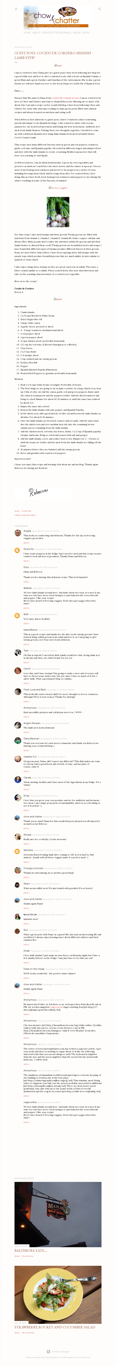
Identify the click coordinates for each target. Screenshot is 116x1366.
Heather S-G (30, 756)
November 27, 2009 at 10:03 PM (48, 850)
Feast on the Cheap (34, 969)
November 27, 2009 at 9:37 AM (52, 630)
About (36, 32)
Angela (27, 531)
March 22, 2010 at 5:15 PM (49, 1102)
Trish (26, 650)
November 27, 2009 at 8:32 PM (57, 817)
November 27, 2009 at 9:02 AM (43, 567)
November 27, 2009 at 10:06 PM (58, 868)
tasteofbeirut (30, 629)
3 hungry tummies (33, 868)
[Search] (100, 8)
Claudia (27, 777)
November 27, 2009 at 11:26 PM (51, 914)
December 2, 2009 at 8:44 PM (56, 984)
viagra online (30, 1102)
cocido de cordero (28, 515)
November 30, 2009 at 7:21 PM (59, 969)
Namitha (28, 850)
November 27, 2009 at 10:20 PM (45, 884)
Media (77, 32)
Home (27, 32)
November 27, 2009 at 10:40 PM (57, 899)
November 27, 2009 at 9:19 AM (46, 588)
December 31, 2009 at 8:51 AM (51, 1000)
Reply (26, 543)
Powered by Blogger (60, 1351)
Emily (26, 795)
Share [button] (16, 511)
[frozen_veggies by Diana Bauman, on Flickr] (58, 188)
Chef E (27, 668)
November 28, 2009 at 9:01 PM (43, 930)
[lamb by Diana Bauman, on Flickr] (58, 65)
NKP (26, 614)
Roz (26, 930)
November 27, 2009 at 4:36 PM (51, 757)
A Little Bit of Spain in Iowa (65, 98)
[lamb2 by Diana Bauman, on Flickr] (58, 299)
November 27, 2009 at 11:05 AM (43, 651)
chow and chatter (33, 816)
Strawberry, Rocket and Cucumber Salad (54, 1327)
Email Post (26, 511)
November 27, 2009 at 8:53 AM (48, 549)
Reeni (27, 883)
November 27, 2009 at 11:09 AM (45, 669)
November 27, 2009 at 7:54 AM (45, 531)
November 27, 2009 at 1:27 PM (53, 739)
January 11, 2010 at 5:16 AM (49, 1021)
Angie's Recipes (32, 723)
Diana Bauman (31, 738)
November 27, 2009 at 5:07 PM (46, 778)
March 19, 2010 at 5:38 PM (49, 1070)
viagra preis (56, 1007)
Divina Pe (29, 549)
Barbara (28, 588)
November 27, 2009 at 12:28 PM (61, 690)
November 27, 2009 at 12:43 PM (55, 723)
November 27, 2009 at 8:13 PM (44, 796)
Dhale (27, 950)
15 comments (27, 1256)
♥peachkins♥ (30, 914)
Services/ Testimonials (56, 32)
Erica (26, 567)
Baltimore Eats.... (30, 1250)
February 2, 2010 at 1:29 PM (50, 1044)
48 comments (28, 1333)
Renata (27, 834)
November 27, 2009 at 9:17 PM (45, 835)
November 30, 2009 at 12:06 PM (45, 951)
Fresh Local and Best (35, 689)
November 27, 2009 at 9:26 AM (43, 614)
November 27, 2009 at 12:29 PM (51, 708)
